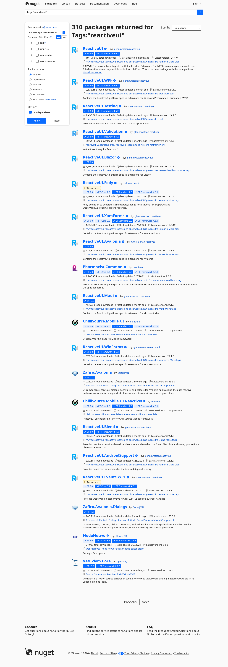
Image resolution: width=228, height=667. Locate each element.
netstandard (165, 170)
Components (168, 385)
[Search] (200, 12)
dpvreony (122, 561)
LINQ (144, 61)
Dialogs (113, 385)
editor (120, 548)
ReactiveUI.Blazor (99, 157)
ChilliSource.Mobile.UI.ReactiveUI (114, 401)
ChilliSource (92, 334)
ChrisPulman (138, 241)
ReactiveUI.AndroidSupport (108, 455)
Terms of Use (108, 653)
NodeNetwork (96, 535)
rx (106, 61)
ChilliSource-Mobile (146, 334)
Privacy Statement (161, 653)
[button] (44, 27)
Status (91, 627)
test (161, 119)
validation (102, 144)
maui (161, 308)
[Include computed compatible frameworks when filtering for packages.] (63, 32)
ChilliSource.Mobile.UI (103, 321)
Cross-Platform (145, 385)
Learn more (51, 27)
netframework (157, 144)
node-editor (130, 548)
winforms (164, 359)
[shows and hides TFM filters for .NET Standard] (31, 55)
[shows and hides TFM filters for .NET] (31, 43)
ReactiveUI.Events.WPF (104, 477)
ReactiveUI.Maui (98, 295)
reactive (111, 61)
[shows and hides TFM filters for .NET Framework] (31, 61)
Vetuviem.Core (97, 561)
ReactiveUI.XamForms (104, 215)
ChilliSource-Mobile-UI (111, 334)
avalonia (163, 254)
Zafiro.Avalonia (97, 372)
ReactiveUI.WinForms (103, 346)
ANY (64, 37)
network (112, 548)
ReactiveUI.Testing (100, 106)
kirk (125, 183)
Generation (100, 574)
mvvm (89, 61)
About (94, 653)
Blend (162, 439)
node (104, 548)
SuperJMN (123, 372)
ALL (58, 37)
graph (141, 548)
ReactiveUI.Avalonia (102, 241)
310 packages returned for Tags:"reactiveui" (113, 31)
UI (97, 385)
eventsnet (152, 170)
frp (156, 61)
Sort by (165, 27)
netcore (145, 144)
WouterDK (121, 535)
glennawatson (121, 48)
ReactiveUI (93, 48)
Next (145, 602)
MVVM (157, 385)
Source (89, 574)
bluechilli (135, 321)
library (111, 144)
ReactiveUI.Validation (103, 131)
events (151, 61)
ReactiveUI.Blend (99, 426)
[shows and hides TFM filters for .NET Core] (31, 49)
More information (92, 72)
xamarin (163, 61)
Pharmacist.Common (103, 266)
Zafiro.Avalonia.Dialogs (105, 506)
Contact (31, 627)
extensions (122, 61)
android (166, 280)
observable (135, 61)
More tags (173, 61)
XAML (133, 385)
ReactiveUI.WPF (97, 80)
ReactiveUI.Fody (98, 182)
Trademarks (181, 653)
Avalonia (90, 385)
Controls (103, 385)
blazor (175, 170)
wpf (161, 93)
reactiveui (134, 48)
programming (132, 144)
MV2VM (130, 574)
